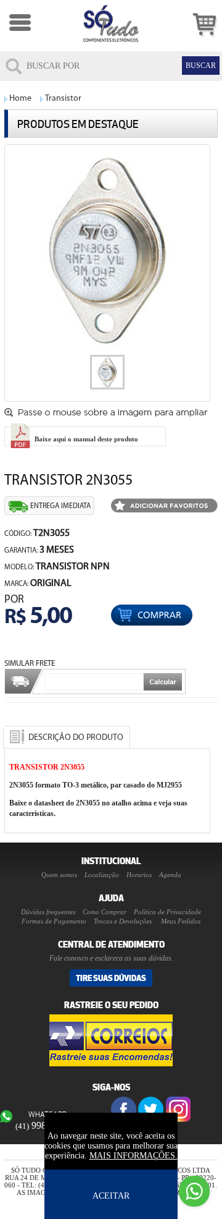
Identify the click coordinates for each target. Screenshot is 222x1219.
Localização (101, 874)
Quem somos (59, 874)
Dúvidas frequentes (48, 911)
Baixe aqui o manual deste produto (85, 439)
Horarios (139, 874)
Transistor (63, 98)
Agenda (170, 874)
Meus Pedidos (180, 921)
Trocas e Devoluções (123, 921)
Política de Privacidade (167, 911)
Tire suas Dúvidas (111, 977)
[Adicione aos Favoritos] (164, 506)
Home (20, 98)
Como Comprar (104, 911)
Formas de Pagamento (54, 921)
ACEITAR (111, 1195)
